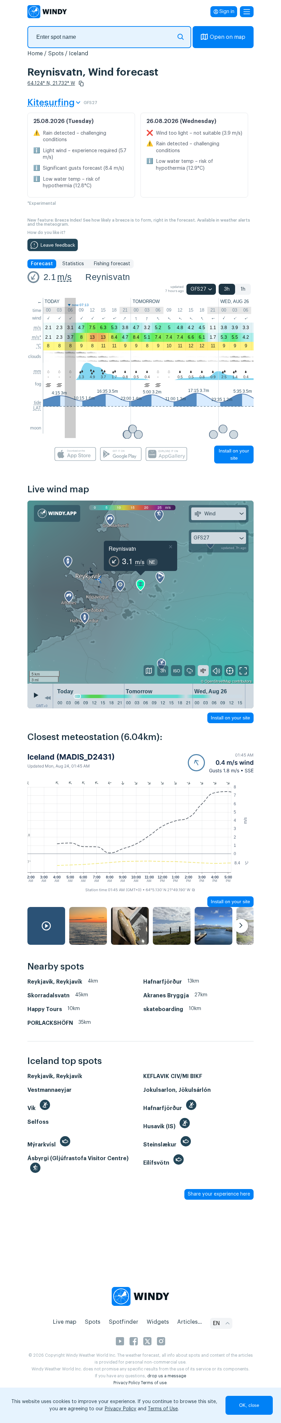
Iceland (78, 53)
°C (38, 345)
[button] (81, 83)
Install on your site (234, 454)
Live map (64, 1322)
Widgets (158, 1322)
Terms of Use (163, 1409)
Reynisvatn (107, 277)
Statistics (73, 263)
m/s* (36, 337)
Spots (56, 53)
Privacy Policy (126, 1383)
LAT (37, 408)
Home (35, 53)
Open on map (227, 37)
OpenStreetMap (218, 681)
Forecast (42, 263)
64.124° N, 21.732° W (51, 83)
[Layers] (149, 670)
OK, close (249, 1405)
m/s (64, 277)
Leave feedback (57, 245)
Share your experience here (219, 1194)
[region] (140, 592)
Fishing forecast (112, 263)
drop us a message (166, 1376)
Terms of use (154, 1383)
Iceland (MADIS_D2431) (71, 756)
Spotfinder (123, 1322)
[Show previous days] (48, 698)
